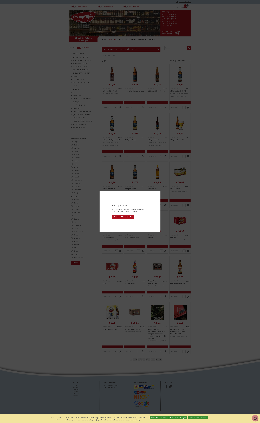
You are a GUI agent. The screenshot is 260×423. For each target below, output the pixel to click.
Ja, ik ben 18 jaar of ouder (123, 217)
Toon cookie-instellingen (178, 418)
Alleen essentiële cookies (197, 418)
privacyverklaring (134, 420)
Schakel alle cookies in (158, 418)
